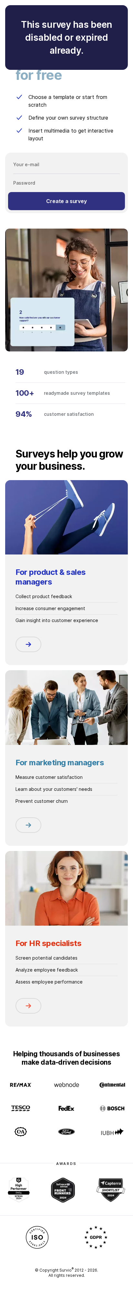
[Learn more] (28, 644)
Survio (66, 1270)
